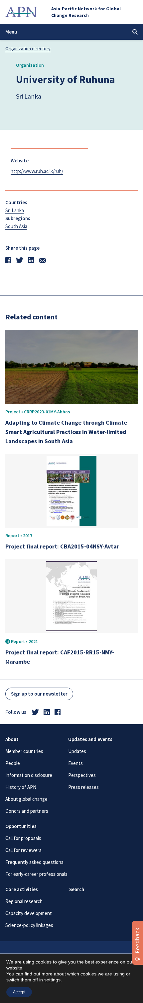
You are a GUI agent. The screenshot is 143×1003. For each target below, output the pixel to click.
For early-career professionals (36, 874)
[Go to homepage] (21, 12)
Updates (77, 751)
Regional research (24, 901)
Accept (19, 992)
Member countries (24, 751)
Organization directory (28, 48)
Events (75, 763)
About (12, 739)
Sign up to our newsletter (39, 694)
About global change (26, 799)
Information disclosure (28, 775)
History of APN (20, 787)
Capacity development (28, 913)
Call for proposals (23, 838)
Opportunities (21, 826)
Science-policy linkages (29, 925)
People (12, 763)
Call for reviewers (23, 850)
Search (76, 889)
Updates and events (90, 739)
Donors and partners (26, 811)
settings (52, 979)
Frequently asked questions (34, 862)
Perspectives (82, 775)
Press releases (83, 787)
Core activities (21, 889)
